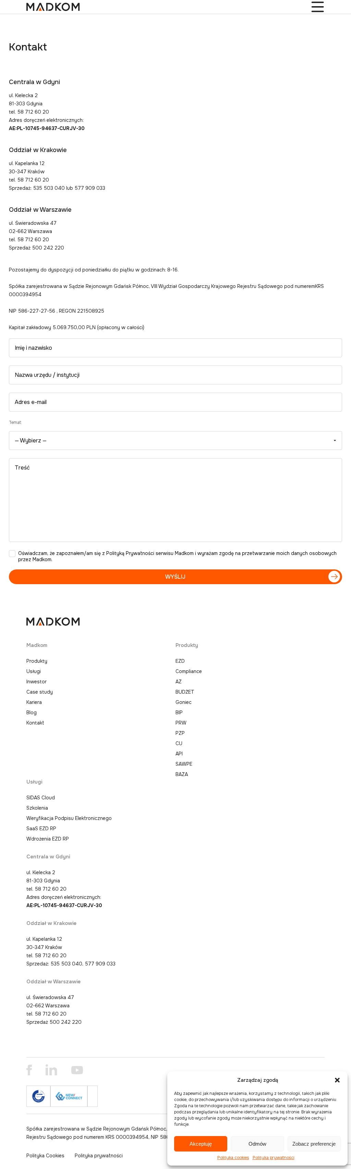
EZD (180, 661)
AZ (179, 682)
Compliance (189, 671)
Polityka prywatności (273, 1157)
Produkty (36, 661)
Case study (39, 692)
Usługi (33, 671)
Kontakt (35, 723)
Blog (31, 712)
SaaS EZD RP (41, 828)
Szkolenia (37, 808)
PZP (180, 733)
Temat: (15, 422)
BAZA (182, 774)
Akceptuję (201, 1144)
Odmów (257, 1144)
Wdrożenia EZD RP (47, 839)
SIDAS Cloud (40, 798)
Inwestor (36, 682)
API (179, 754)
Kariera (34, 702)
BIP (179, 712)
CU (179, 743)
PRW (181, 723)
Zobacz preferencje (314, 1144)
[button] (337, 1080)
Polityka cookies (233, 1157)
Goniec (184, 702)
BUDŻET (185, 692)
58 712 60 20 (50, 889)
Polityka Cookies (45, 1156)
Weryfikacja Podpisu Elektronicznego (69, 818)
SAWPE (184, 764)
